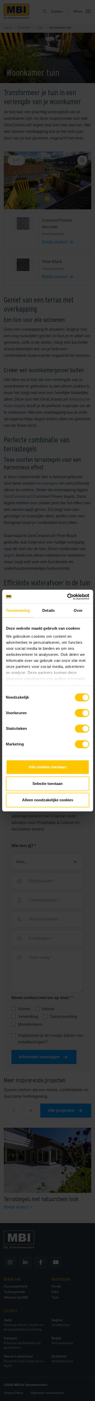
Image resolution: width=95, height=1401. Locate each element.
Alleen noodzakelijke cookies (47, 800)
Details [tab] (48, 610)
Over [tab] (78, 610)
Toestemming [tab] (18, 610)
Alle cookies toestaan (47, 767)
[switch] (82, 714)
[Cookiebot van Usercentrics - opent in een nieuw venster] (67, 596)
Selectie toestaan (47, 783)
